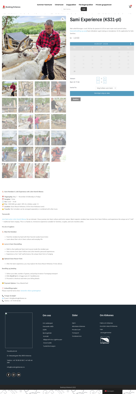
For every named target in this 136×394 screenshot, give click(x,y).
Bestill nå (75, 104)
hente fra (73, 92)
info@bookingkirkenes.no (16, 372)
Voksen (72, 83)
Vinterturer (59, 5)
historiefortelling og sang (78, 36)
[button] (63, 24)
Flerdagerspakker (86, 5)
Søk (83, 9)
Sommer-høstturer (44, 5)
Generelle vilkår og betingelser (31, 295)
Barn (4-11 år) (75, 87)
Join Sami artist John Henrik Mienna (14, 224)
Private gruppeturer (104, 5)
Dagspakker (71, 5)
